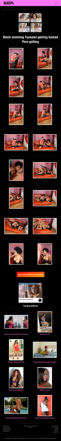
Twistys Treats (6, 431)
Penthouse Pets (6, 428)
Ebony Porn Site (35, 438)
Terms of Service (54, 427)
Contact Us (55, 432)
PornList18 (14, 438)
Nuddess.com (28, 438)
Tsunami (9, 9)
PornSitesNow (8, 438)
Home (4, 9)
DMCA (56, 428)
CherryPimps (6, 425)
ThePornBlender (20, 438)
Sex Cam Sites (53, 438)
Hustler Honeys (6, 427)
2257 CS (56, 429)
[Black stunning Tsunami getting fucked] (16, 58)
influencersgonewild (44, 438)
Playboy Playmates (7, 429)
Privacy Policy (55, 425)
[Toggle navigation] (56, 3)
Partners (56, 431)
